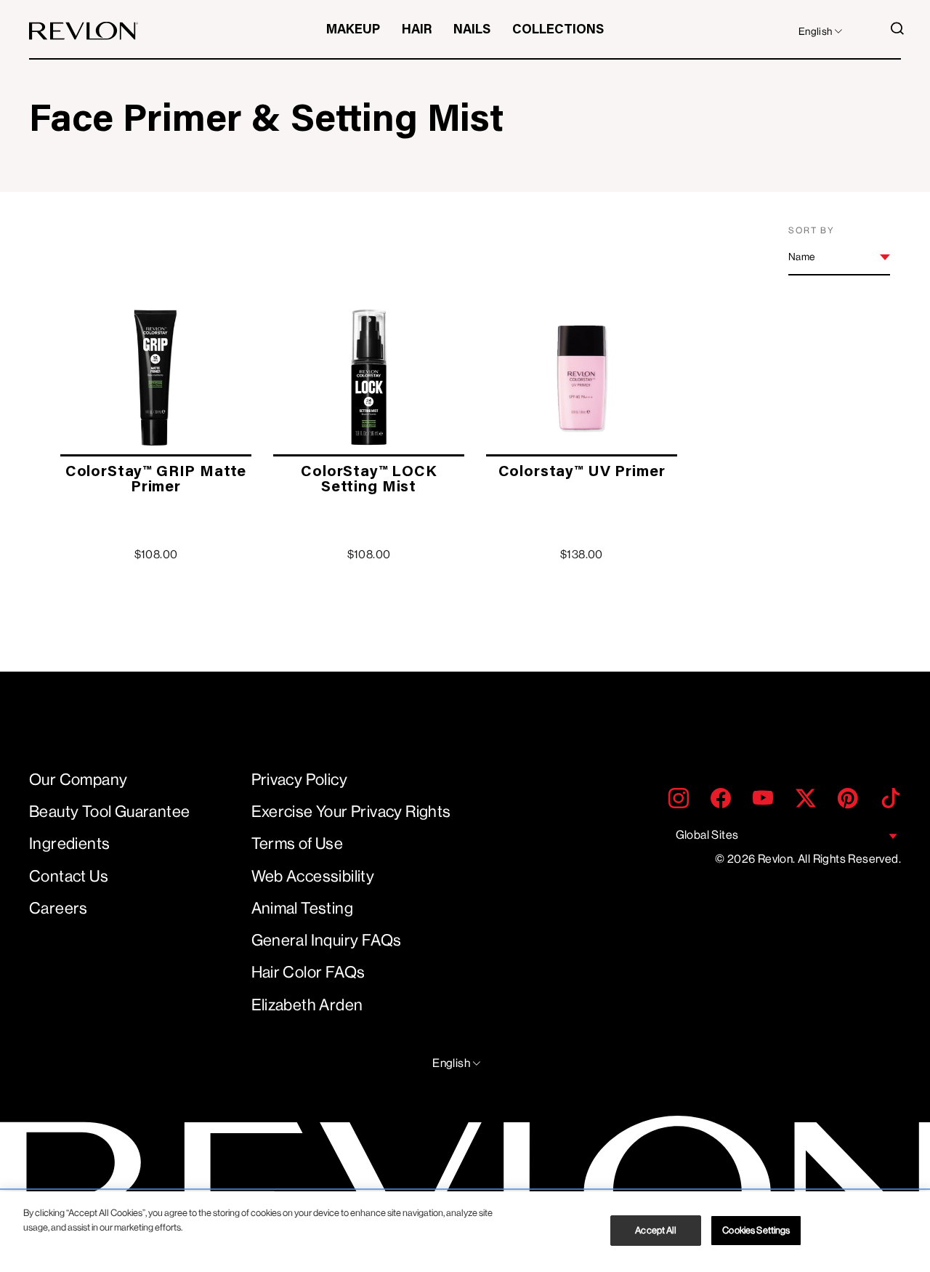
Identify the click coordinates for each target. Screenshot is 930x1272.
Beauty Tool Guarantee (109, 811)
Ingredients (69, 843)
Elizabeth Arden (307, 1005)
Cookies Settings (756, 1230)
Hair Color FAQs (308, 972)
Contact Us (68, 876)
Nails (471, 30)
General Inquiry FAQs (326, 940)
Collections (558, 30)
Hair (417, 30)
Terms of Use (297, 843)
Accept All (655, 1230)
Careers (58, 908)
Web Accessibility (313, 876)
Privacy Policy (299, 779)
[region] (465, 1231)
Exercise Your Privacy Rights (351, 811)
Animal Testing (302, 908)
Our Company (78, 779)
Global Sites (707, 835)
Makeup (353, 30)
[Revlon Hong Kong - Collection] (83, 31)
